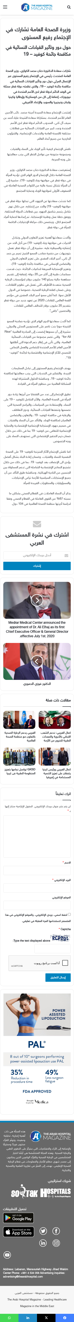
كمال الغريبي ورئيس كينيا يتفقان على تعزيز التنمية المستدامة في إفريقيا (57, 773)
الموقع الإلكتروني (61, 897)
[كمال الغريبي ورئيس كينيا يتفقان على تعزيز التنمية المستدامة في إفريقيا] (55, 757)
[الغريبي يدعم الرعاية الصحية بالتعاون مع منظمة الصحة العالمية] (19, 720)
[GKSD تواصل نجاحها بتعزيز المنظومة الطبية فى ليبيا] (19, 757)
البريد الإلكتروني (61, 880)
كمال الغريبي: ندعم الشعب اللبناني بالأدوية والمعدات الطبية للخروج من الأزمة (56, 736)
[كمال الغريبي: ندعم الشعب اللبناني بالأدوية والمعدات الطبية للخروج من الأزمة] (55, 720)
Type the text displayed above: (31, 941)
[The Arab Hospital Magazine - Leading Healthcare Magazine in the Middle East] (37, 7)
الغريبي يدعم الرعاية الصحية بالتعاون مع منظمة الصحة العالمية (20, 736)
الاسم (67, 862)
